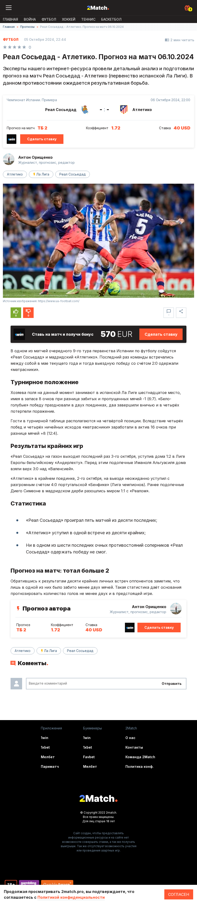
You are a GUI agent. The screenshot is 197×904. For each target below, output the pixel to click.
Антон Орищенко (35, 157)
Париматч (50, 766)
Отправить (172, 683)
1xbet (45, 747)
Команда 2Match (140, 757)
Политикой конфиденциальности (71, 897)
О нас (130, 738)
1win (44, 738)
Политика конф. (139, 766)
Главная (10, 19)
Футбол (49, 19)
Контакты (134, 747)
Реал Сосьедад (72, 174)
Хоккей (68, 19)
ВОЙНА (30, 19)
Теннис (88, 19)
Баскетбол (111, 19)
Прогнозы (27, 27)
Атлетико (15, 174)
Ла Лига (42, 174)
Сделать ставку (41, 139)
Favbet (89, 757)
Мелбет (48, 757)
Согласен (178, 894)
